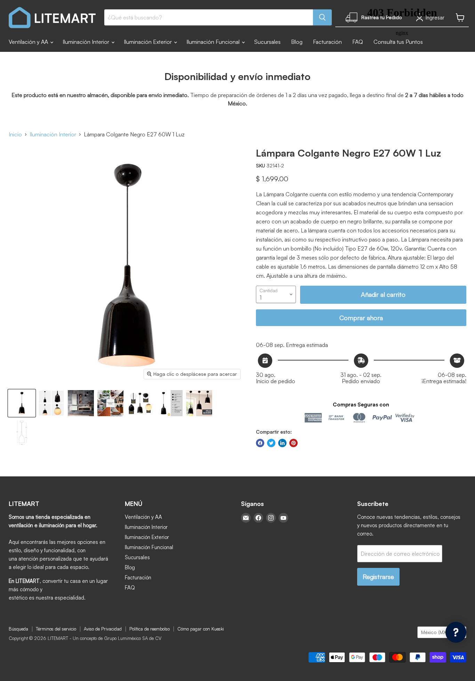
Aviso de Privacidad (103, 629)
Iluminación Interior (87, 41)
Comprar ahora (361, 318)
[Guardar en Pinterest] (293, 443)
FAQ (130, 587)
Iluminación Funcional (213, 41)
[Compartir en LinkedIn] (282, 443)
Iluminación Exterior (148, 41)
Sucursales (267, 41)
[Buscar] (322, 17)
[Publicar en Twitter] (271, 443)
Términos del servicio (56, 629)
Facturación (327, 41)
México (438, 632)
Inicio (15, 134)
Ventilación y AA (29, 41)
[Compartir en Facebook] (260, 443)
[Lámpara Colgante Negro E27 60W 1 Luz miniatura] (21, 403)
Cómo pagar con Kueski (200, 629)
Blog (297, 41)
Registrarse (378, 576)
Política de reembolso (149, 629)
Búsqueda (18, 629)
